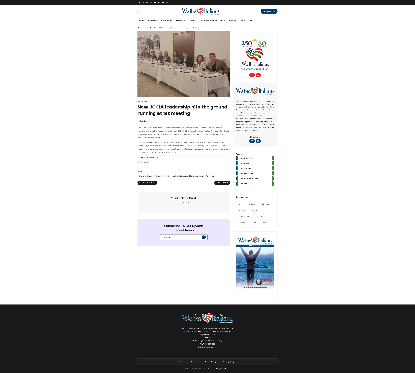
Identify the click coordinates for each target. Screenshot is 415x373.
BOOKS (192, 21)
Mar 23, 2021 (142, 102)
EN (258, 75)
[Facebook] (139, 2)
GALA (243, 21)
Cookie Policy (210, 362)
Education (261, 216)
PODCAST (152, 21)
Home (139, 28)
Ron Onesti (210, 176)
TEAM (222, 21)
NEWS (141, 21)
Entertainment (244, 216)
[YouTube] (163, 2)
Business (265, 204)
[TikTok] (159, 2)
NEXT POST (223, 183)
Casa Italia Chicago (145, 176)
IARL (252, 21)
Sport (254, 210)
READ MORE (144, 162)
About (181, 362)
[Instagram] (151, 2)
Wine (265, 223)
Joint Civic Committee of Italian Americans (188, 176)
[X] (143, 2)
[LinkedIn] (147, 2)
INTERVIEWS (166, 21)
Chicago (158, 176)
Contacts (194, 362)
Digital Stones (225, 369)
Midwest (148, 28)
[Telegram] (155, 2)
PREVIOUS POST (148, 183)
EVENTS (232, 21)
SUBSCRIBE (270, 11)
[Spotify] (167, 2)
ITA (252, 75)
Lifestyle (242, 210)
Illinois (167, 176)
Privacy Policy (228, 362)
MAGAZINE (180, 21)
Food (254, 223)
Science (242, 223)
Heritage (251, 204)
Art (240, 204)
